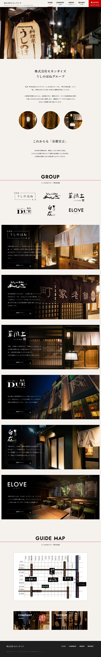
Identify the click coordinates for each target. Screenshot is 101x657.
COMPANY (72, 646)
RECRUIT (91, 646)
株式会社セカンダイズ (12, 3)
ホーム (50, 3)
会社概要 (60, 3)
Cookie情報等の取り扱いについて (35, 651)
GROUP (82, 646)
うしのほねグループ (71, 3)
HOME (63, 646)
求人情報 (82, 3)
